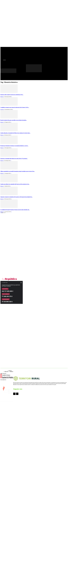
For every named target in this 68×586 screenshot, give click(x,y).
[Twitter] (28, 73)
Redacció (2, 96)
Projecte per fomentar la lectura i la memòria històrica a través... (14, 145)
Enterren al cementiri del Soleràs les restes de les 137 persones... (14, 158)
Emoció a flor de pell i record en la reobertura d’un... (11, 94)
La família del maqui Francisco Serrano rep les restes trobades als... (15, 209)
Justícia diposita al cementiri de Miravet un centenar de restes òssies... (15, 132)
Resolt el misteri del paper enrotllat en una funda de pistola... (13, 120)
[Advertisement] (8, 229)
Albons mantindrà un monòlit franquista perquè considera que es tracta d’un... (17, 171)
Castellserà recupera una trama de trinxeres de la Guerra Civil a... (14, 107)
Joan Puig (2, 109)
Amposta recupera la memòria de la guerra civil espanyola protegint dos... (16, 196)
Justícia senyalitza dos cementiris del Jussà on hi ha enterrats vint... (15, 184)
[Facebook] (26, 73)
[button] (29, 76)
